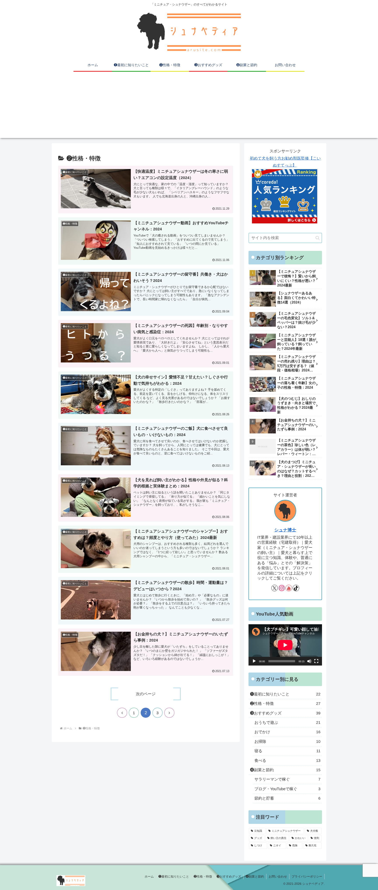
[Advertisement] (189, 107)
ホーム (149, 876)
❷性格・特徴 (203, 876)
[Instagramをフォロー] (281, 588)
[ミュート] (309, 661)
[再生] (254, 661)
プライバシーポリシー (307, 876)
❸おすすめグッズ (229, 876)
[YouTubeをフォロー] (288, 588)
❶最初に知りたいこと (173, 876)
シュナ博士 (285, 530)
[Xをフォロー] (274, 588)
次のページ (146, 694)
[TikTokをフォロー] (296, 588)
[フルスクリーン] (316, 661)
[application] (285, 645)
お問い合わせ (278, 876)
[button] (317, 237)
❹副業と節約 (255, 876)
